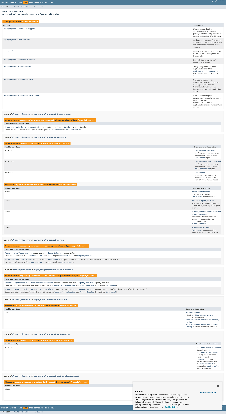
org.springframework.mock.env (17, 66)
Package (13, 2)
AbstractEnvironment (201, 192)
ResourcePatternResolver (42, 283)
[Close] (218, 386)
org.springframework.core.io (16, 51)
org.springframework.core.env (17, 40)
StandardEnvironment (201, 227)
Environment (200, 173)
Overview (4, 2)
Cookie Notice (171, 407)
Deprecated (38, 2)
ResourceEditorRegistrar (16, 127)
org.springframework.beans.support (19, 29)
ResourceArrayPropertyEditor (17, 283)
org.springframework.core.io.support (19, 60)
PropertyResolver (29, 22)
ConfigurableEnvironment (205, 150)
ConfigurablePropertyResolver (208, 161)
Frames (17, 6)
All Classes (38, 6)
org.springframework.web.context (18, 79)
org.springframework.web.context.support (22, 95)
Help (52, 2)
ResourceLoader (34, 127)
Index (47, 2)
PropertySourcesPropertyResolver (206, 212)
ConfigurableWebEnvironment (209, 347)
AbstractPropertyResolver (203, 201)
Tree (31, 2)
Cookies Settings (208, 392)
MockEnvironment (193, 312)
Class (20, 2)
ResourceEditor (11, 253)
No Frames (25, 6)
